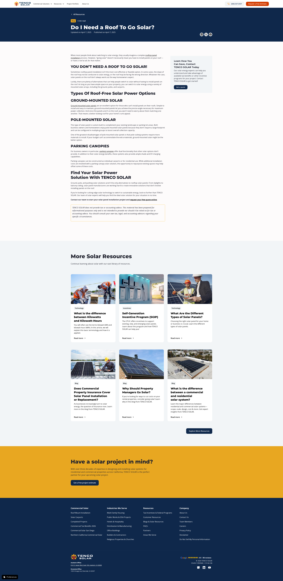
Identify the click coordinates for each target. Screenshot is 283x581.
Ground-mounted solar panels (83, 105)
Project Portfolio (73, 4)
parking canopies (106, 151)
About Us (85, 4)
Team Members (186, 521)
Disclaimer (184, 535)
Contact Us (184, 517)
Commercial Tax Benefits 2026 (83, 526)
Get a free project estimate (85, 483)
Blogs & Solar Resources (153, 521)
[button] (43, 4)
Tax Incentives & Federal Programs (157, 513)
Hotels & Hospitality (115, 521)
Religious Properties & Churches (120, 539)
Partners (147, 530)
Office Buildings (113, 530)
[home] (22, 4)
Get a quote (180, 87)
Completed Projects (79, 521)
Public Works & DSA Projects (119, 517)
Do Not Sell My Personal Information (195, 539)
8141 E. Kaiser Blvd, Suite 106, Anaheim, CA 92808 (86, 565)
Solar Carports (77, 517)
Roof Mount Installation (80, 513)
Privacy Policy (185, 530)
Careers (183, 526)
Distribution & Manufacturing (119, 526)
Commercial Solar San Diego (82, 530)
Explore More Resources (199, 431)
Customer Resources (152, 517)
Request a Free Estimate (257, 4)
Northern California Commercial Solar (86, 535)
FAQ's (145, 526)
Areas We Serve (149, 535)
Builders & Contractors (116, 535)
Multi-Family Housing (115, 513)
